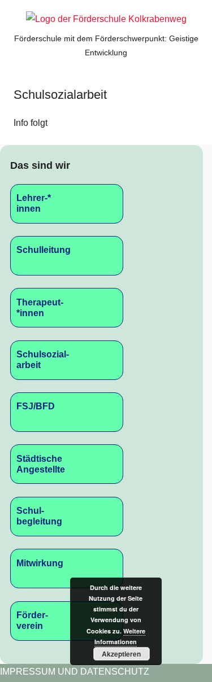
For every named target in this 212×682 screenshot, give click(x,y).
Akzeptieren (121, 654)
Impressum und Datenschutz (74, 671)
